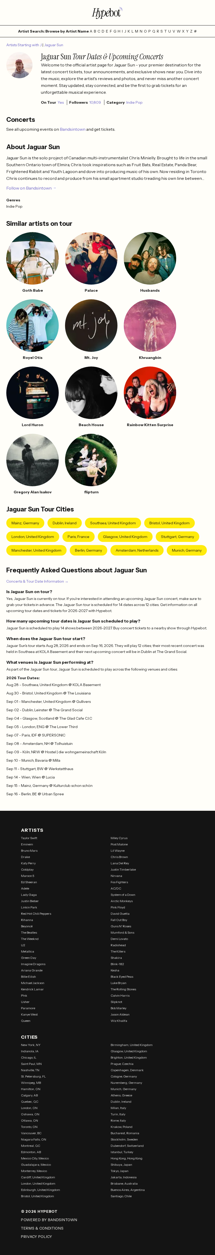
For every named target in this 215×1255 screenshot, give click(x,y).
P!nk (24, 995)
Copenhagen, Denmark (127, 1070)
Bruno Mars (29, 851)
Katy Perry (28, 863)
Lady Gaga (29, 895)
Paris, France (78, 536)
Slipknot (116, 1002)
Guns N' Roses (121, 926)
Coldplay (27, 869)
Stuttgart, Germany (177, 536)
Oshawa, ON (30, 1114)
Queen (25, 1021)
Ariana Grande (31, 970)
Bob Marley (118, 1008)
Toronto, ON (29, 1127)
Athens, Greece (121, 1095)
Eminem (27, 844)
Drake (25, 857)
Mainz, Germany (25, 523)
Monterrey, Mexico (34, 1171)
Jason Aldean (120, 1014)
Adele (25, 888)
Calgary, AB (29, 1095)
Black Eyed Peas (122, 977)
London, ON (29, 1108)
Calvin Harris (120, 995)
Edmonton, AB (31, 1152)
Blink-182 (117, 964)
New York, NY (31, 1045)
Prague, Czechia (122, 1064)
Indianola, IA (30, 1051)
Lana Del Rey (120, 863)
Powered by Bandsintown (49, 1219)
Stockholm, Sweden (124, 1139)
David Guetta (120, 914)
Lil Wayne (118, 851)
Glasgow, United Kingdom (125, 536)
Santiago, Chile (121, 1196)
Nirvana (116, 876)
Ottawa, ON (29, 1120)
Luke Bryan (118, 983)
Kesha (115, 970)
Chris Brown (119, 857)
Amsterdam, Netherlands (137, 550)
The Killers (118, 951)
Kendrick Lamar (32, 989)
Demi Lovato (119, 939)
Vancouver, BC (31, 1133)
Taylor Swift (29, 838)
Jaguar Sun (53, 45)
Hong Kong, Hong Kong (126, 1158)
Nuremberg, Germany (126, 1083)
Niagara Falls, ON (33, 1139)
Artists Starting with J (24, 45)
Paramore (28, 1008)
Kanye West (29, 1014)
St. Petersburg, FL (33, 1076)
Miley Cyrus (119, 838)
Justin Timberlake (123, 869)
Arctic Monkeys (122, 901)
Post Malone (119, 844)
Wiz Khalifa (119, 1021)
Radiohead (118, 945)
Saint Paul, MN (31, 1064)
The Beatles (29, 932)
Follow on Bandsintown (29, 188)
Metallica (27, 951)
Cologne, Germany (124, 1076)
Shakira (116, 958)
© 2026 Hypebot (39, 1211)
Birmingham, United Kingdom (132, 1045)
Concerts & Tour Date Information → (37, 581)
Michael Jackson (32, 983)
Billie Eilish (28, 977)
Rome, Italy (118, 1120)
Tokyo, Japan (119, 1171)
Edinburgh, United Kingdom (40, 1190)
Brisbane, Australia (124, 1183)
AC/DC (116, 888)
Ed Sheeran (29, 882)
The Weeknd (30, 939)
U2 (23, 945)
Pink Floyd (118, 907)
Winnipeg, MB (31, 1083)
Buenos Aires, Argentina (128, 1190)
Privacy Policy (36, 1236)
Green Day (28, 958)
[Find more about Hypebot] (107, 12)
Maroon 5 (27, 876)
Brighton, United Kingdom (129, 1057)
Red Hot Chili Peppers (36, 914)
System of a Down (123, 895)
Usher (25, 1002)
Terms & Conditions (42, 1228)
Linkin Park (29, 907)
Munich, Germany (187, 550)
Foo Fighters (119, 882)
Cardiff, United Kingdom (38, 1177)
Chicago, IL (28, 1057)
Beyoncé (27, 926)
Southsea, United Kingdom (113, 523)
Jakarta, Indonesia (124, 1177)
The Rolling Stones (123, 989)
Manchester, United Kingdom (36, 550)
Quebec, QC (29, 1102)
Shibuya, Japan (121, 1165)
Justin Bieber (30, 901)
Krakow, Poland (121, 1127)
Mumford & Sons (122, 932)
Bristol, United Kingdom (169, 523)
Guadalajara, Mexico (36, 1165)
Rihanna (27, 920)
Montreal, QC (30, 1146)
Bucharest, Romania (125, 1133)
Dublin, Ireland (65, 523)
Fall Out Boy (119, 920)
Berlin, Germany (88, 550)
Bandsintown (73, 129)
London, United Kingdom (33, 536)
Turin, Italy (118, 1114)
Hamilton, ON (30, 1089)
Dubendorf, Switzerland (127, 1146)
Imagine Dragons (33, 964)
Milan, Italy (118, 1108)
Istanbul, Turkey (122, 1152)
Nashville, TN (30, 1070)
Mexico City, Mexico (35, 1158)
